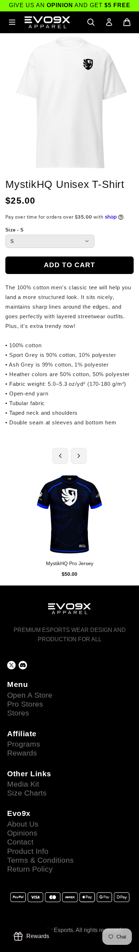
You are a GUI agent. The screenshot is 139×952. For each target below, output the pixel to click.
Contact (20, 842)
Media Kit (23, 784)
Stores (18, 713)
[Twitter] (11, 665)
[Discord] (23, 665)
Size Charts (27, 793)
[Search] (91, 22)
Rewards (22, 753)
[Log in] (109, 22)
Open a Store (29, 695)
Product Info (27, 851)
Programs (23, 744)
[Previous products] (60, 456)
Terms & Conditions (40, 860)
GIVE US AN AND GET (69, 5)
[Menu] (12, 22)
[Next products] (79, 456)
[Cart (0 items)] (127, 22)
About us (22, 824)
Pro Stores (25, 704)
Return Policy (30, 869)
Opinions (22, 833)
